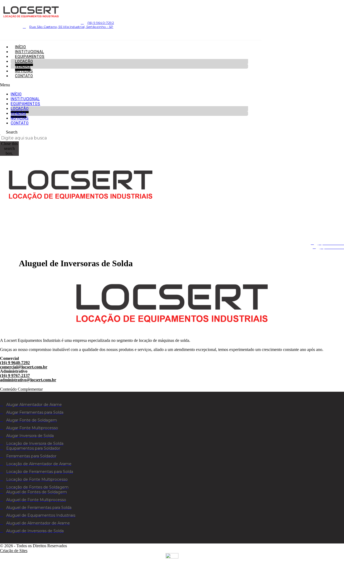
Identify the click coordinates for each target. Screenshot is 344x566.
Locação (24, 61)
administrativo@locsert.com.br (28, 380)
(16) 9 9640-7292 (15, 362)
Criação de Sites (13, 550)
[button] (124, 85)
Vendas (23, 66)
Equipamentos (30, 56)
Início (20, 47)
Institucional (29, 52)
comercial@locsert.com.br (23, 367)
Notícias (24, 71)
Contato (24, 76)
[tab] (172, 387)
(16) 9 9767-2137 (15, 375)
